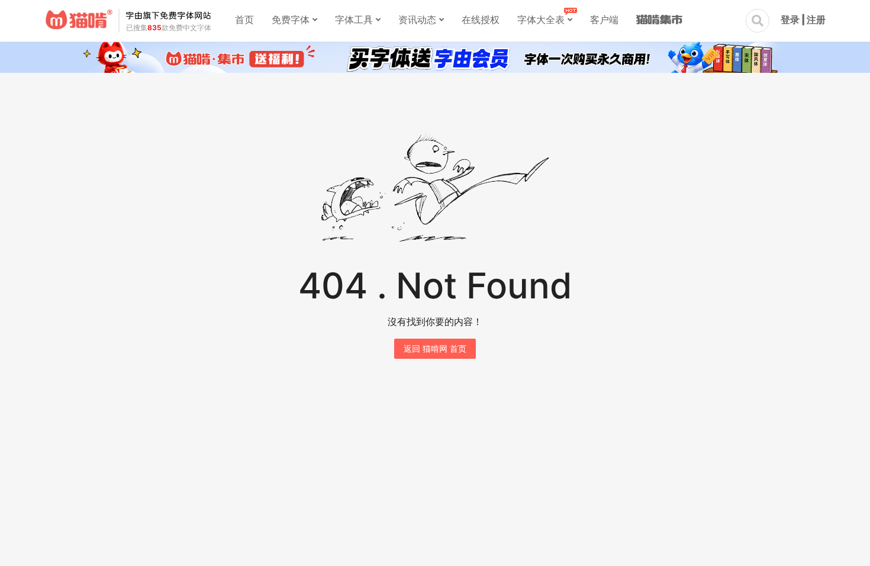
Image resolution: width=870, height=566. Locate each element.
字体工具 (354, 19)
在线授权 (481, 19)
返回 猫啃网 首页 (435, 348)
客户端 (604, 19)
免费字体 (291, 19)
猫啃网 (79, 19)
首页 (244, 19)
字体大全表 (541, 19)
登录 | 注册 (803, 19)
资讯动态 (417, 19)
